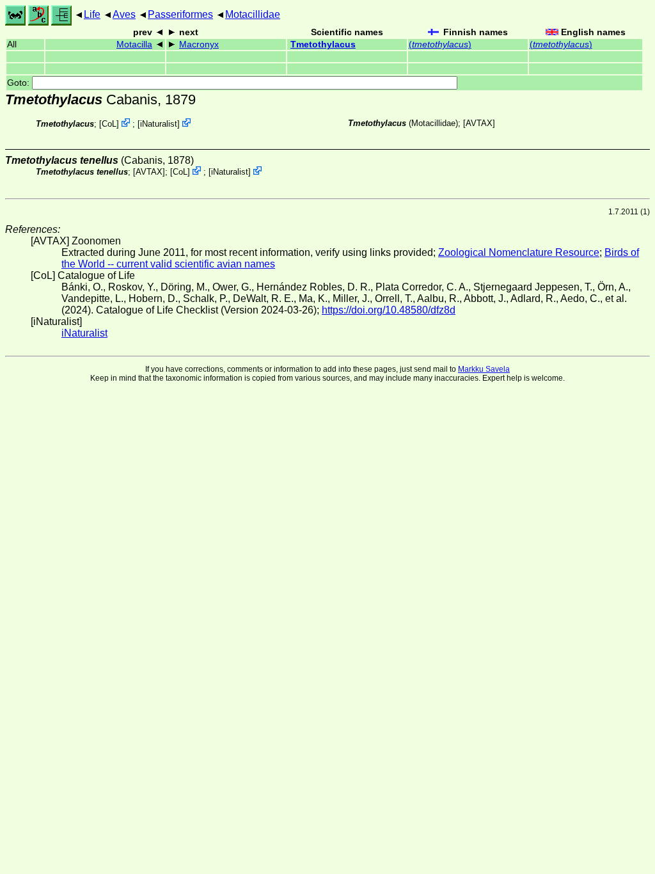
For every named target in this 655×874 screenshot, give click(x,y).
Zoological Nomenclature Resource (518, 252)
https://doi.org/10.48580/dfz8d (388, 310)
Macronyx (199, 44)
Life (92, 14)
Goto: (19, 83)
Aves (124, 14)
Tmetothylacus (323, 44)
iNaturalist (158, 124)
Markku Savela (484, 369)
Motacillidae (252, 14)
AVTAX (479, 123)
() (440, 44)
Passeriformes (180, 14)
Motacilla (134, 44)
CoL (109, 124)
